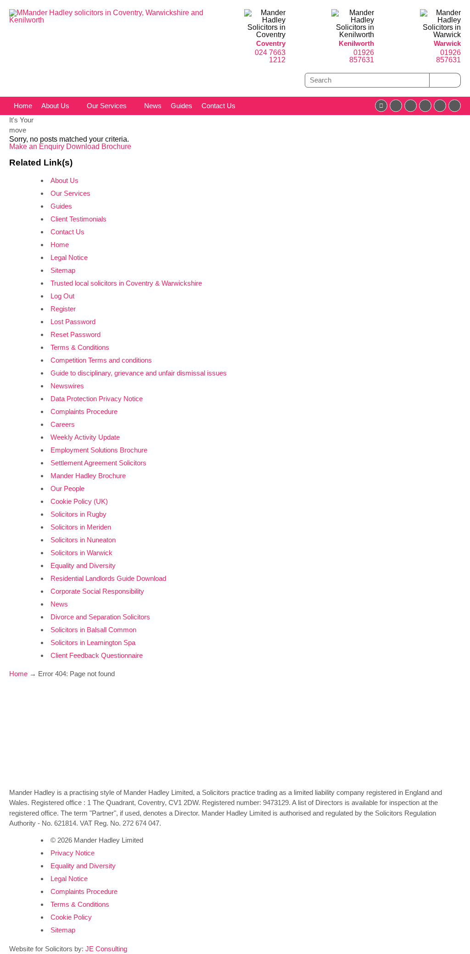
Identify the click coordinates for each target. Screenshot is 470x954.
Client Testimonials (78, 219)
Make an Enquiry (37, 146)
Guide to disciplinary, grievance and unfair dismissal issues (138, 373)
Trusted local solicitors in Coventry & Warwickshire (126, 283)
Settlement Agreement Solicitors (98, 463)
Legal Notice (69, 257)
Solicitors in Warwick (81, 553)
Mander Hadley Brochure (88, 476)
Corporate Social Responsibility (97, 591)
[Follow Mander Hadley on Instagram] (425, 105)
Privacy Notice (72, 853)
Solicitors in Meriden (80, 527)
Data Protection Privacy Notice (96, 399)
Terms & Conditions (79, 347)
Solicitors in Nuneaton (83, 540)
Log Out (62, 296)
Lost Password (72, 321)
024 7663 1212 (270, 56)
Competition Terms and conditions (101, 360)
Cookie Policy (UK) (79, 501)
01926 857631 (361, 56)
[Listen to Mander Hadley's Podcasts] (454, 105)
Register (63, 309)
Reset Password (75, 334)
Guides (181, 106)
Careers (62, 424)
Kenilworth (356, 43)
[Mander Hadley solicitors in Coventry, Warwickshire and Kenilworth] (117, 20)
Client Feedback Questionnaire (96, 655)
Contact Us (218, 106)
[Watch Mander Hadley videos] (440, 105)
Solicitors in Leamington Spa (92, 642)
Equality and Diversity (83, 565)
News (153, 106)
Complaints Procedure (84, 411)
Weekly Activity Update (85, 437)
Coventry (270, 43)
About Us (55, 106)
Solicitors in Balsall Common (93, 630)
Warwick (447, 43)
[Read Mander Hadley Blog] (396, 105)
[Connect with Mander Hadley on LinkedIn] (410, 105)
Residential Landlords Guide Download (108, 578)
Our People (67, 488)
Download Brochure (98, 146)
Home (23, 106)
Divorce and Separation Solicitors (100, 617)
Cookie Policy (71, 917)
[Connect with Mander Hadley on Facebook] (381, 105)
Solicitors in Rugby (78, 514)
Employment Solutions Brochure (98, 450)
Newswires (67, 386)
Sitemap (62, 270)
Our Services (107, 106)
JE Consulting (106, 949)
